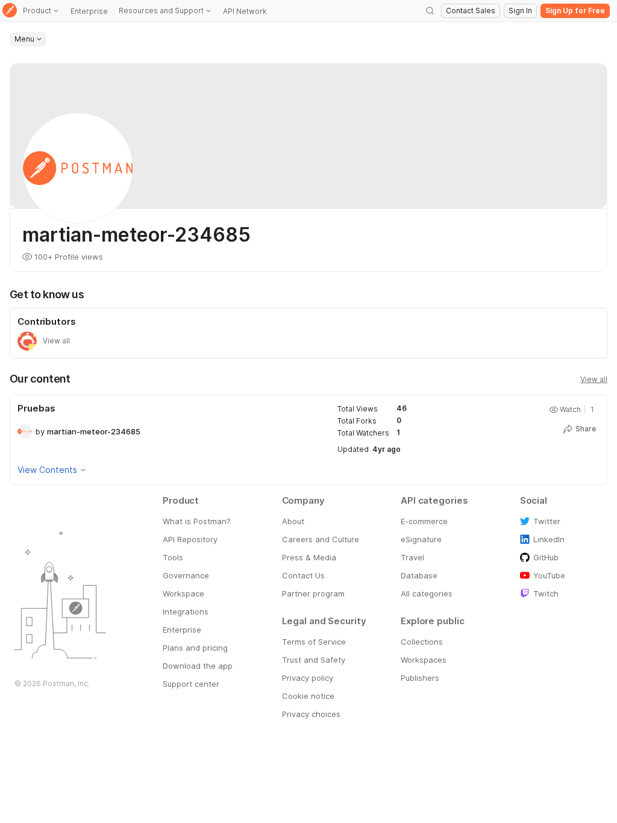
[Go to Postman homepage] (9, 11)
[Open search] (430, 11)
